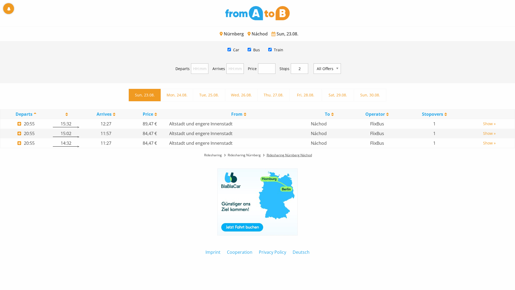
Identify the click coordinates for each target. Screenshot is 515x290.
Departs (182, 68)
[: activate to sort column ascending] (66, 114)
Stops (284, 68)
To (327, 114)
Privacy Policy (272, 252)
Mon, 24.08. (177, 94)
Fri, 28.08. (305, 94)
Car (236, 49)
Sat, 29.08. (338, 94)
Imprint (212, 252)
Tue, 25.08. (209, 94)
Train (278, 49)
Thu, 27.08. (274, 94)
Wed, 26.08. (241, 94)
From (236, 114)
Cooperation (239, 252)
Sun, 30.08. (370, 94)
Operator (375, 114)
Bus (256, 49)
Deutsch (301, 252)
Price (252, 68)
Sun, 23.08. (145, 94)
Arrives (218, 68)
